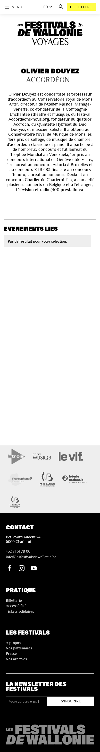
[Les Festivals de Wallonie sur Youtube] (33, 568)
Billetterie (81, 6)
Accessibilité (16, 606)
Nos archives (16, 659)
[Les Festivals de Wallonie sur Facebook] (9, 568)
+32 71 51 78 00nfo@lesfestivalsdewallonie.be (31, 554)
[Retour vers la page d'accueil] (50, 735)
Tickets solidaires (20, 611)
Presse (11, 653)
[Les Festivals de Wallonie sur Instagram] (21, 568)
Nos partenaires (19, 648)
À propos (13, 643)
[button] (48, 6)
